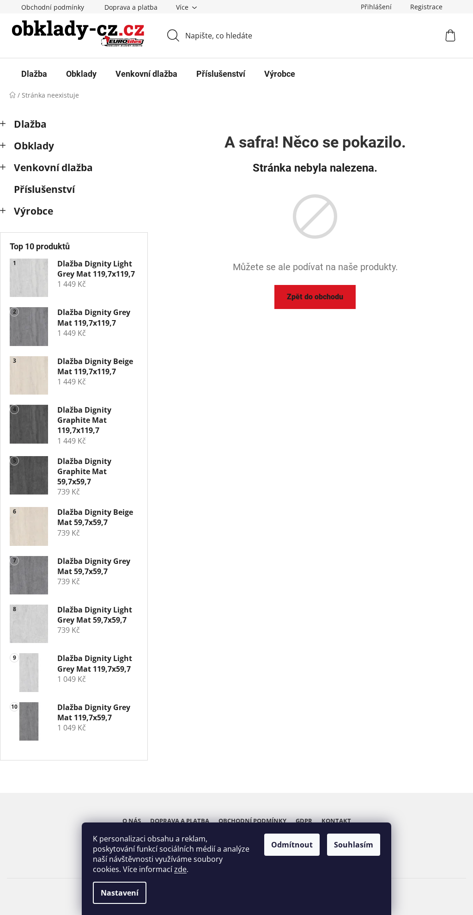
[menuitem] (34, 74)
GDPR (304, 820)
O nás (131, 820)
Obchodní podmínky (52, 7)
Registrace (426, 6)
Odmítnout (292, 845)
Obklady (34, 145)
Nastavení (120, 893)
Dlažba (30, 123)
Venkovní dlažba (53, 167)
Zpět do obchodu (315, 296)
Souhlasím (353, 845)
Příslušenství (44, 189)
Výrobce (33, 210)
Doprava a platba (131, 7)
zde (180, 869)
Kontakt (336, 820)
